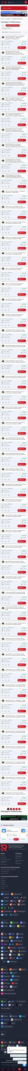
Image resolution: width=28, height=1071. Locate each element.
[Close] (26, 7)
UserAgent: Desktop (7, 28)
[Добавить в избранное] (5, 48)
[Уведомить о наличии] (2, 48)
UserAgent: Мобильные (13, 25)
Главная (3, 18)
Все (3, 25)
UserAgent (8, 18)
